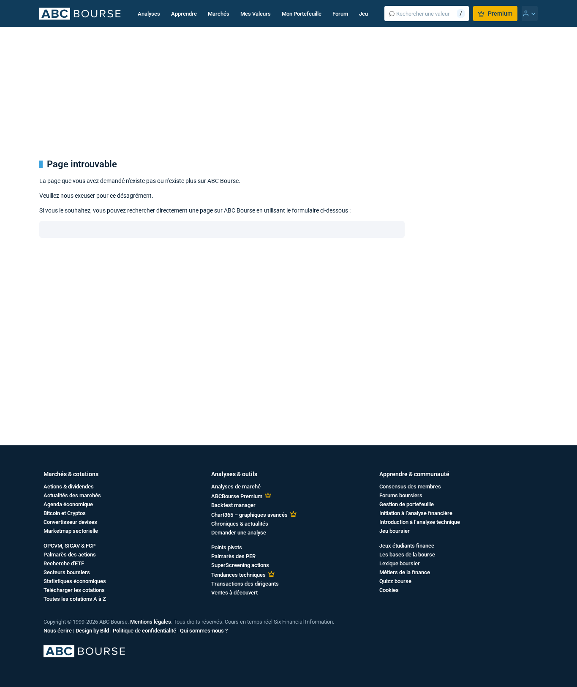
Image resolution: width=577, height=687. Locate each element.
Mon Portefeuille (301, 14)
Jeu (363, 14)
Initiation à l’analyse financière (415, 513)
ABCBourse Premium (236, 496)
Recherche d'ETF (64, 563)
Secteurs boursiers (67, 572)
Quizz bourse (395, 581)
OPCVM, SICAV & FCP (69, 546)
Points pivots (226, 547)
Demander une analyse (238, 532)
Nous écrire (58, 630)
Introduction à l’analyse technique (419, 522)
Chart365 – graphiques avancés (249, 515)
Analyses (149, 14)
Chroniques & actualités (239, 524)
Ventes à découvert (234, 592)
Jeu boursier (394, 531)
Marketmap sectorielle (71, 531)
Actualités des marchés (72, 495)
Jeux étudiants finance (406, 546)
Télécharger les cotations (74, 590)
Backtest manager (233, 505)
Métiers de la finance (404, 572)
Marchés (218, 14)
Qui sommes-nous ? (204, 630)
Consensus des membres (410, 486)
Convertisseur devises (70, 522)
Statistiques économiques (75, 581)
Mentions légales (150, 622)
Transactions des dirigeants (245, 584)
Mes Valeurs (255, 14)
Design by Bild (92, 630)
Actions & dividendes (69, 486)
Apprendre (184, 14)
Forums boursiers (400, 495)
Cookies (389, 590)
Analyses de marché (236, 486)
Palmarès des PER (233, 556)
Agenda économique (68, 504)
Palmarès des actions (70, 554)
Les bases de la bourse (407, 554)
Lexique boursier (399, 563)
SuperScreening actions (240, 565)
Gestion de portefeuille (406, 504)
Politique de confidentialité (144, 630)
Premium (500, 13)
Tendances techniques (238, 575)
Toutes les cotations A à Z (75, 599)
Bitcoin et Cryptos (65, 513)
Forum (340, 14)
